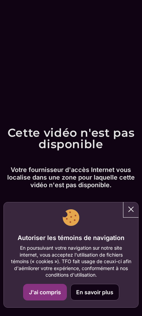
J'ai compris (45, 292)
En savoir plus (94, 292)
